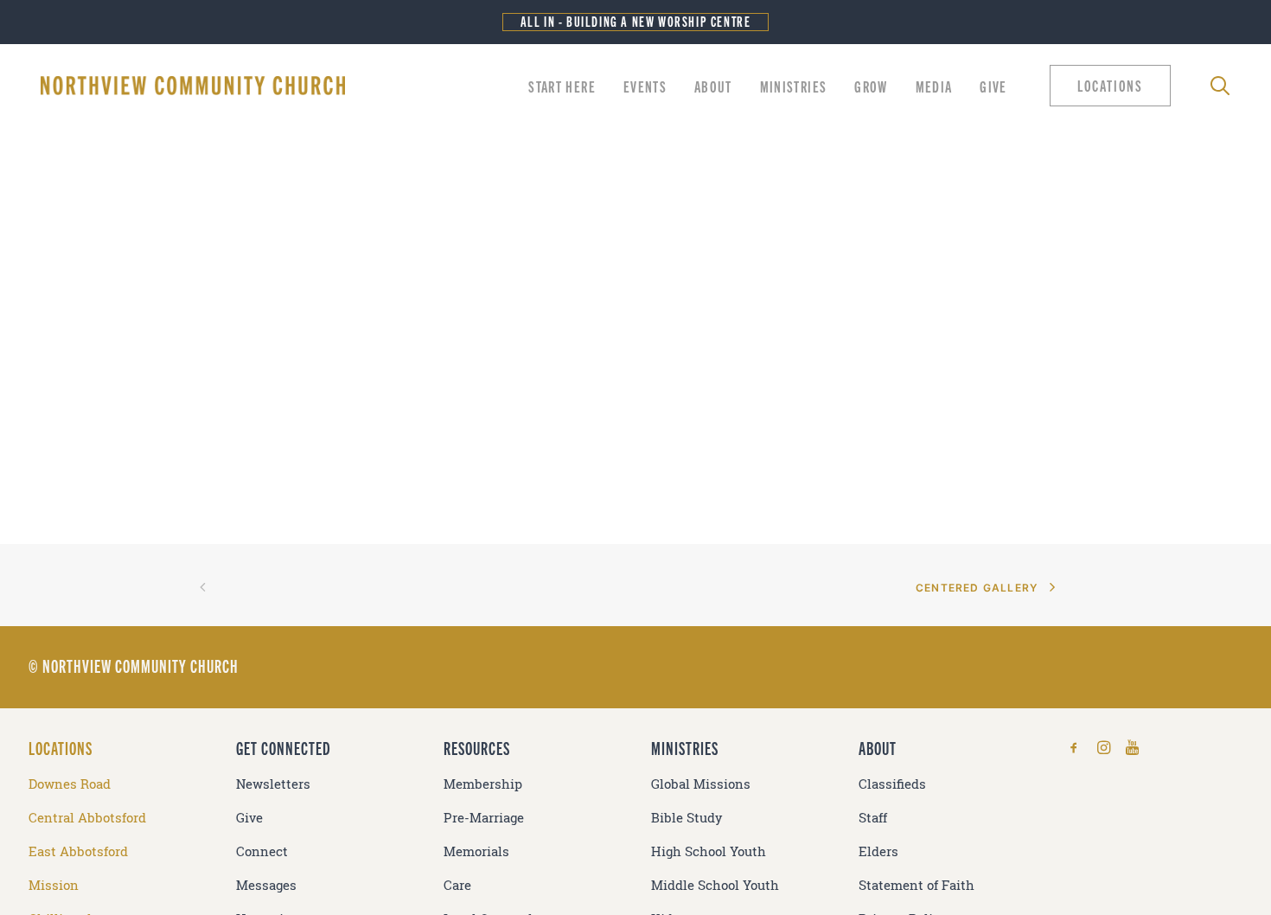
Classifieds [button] (892, 784)
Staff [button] (873, 818)
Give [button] (249, 818)
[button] (1114, 85)
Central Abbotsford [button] (87, 818)
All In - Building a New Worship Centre (636, 21)
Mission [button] (54, 885)
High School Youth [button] (708, 851)
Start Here (562, 85)
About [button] (713, 85)
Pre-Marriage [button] (484, 818)
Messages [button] (266, 885)
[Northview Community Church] (193, 85)
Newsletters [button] (273, 784)
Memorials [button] (476, 851)
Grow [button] (870, 85)
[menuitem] (562, 85)
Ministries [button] (793, 85)
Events (645, 85)
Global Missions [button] (700, 784)
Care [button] (457, 885)
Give (993, 85)
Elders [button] (878, 851)
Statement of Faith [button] (916, 885)
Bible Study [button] (687, 818)
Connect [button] (262, 851)
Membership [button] (483, 784)
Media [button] (934, 85)
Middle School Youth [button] (715, 885)
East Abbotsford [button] (78, 851)
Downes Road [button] (70, 784)
